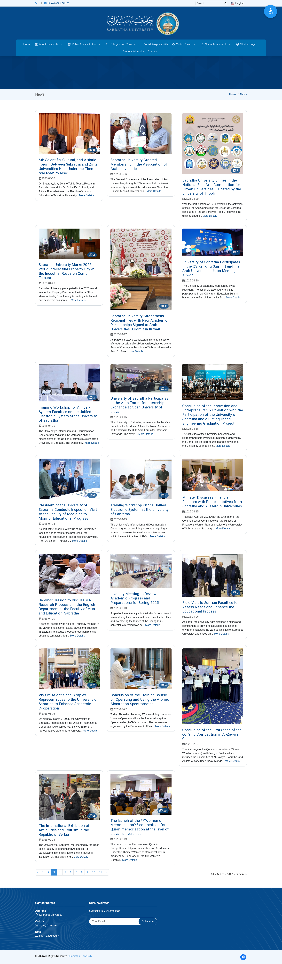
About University (48, 44)
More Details (86, 195)
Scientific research (216, 44)
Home (26, 44)
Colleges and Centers (122, 44)
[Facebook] (243, 957)
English (240, 3)
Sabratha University (80, 956)
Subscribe (148, 921)
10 (93, 872)
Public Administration (84, 44)
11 (100, 872)
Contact (152, 51)
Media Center (184, 44)
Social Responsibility (155, 44)
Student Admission (134, 51)
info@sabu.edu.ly (58, 3)
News (243, 94)
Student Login (248, 44)
